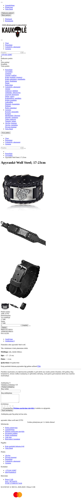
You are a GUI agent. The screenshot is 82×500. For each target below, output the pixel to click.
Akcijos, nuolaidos (11, 125)
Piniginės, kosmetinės (12, 104)
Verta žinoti (9, 9)
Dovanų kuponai (10, 127)
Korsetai (8, 114)
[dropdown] (2, 2)
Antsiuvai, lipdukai (11, 91)
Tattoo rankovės (10, 119)
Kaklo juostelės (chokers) (13, 77)
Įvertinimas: (5, 404)
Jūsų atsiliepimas (6, 393)
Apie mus (8, 437)
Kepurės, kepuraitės (11, 112)
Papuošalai (8, 45)
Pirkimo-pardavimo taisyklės (14, 431)
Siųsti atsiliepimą (7, 410)
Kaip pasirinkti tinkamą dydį (14, 446)
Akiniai (7, 89)
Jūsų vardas (5, 389)
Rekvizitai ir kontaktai (12, 439)
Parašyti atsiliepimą (8, 387)
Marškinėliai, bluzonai (12, 115)
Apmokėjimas (10, 5)
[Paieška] (25, 148)
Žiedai (7, 83)
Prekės (3, 452)
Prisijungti (8, 19)
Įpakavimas (9, 85)
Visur (7, 43)
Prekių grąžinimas (11, 435)
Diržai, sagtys (9, 96)
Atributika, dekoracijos (12, 93)
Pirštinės (8, 106)
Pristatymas (9, 7)
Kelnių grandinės (11, 100)
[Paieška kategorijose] (2, 135)
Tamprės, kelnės (10, 121)
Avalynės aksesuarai (12, 94)
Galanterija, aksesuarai (12, 47)
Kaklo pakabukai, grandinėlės (15, 79)
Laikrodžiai (9, 102)
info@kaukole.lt (10, 472)
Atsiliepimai (10, 341)
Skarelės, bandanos (11, 117)
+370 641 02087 (6, 55)
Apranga (8, 49)
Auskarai (8, 73)
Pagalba (3, 443)
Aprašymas (9, 339)
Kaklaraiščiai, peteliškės (13, 98)
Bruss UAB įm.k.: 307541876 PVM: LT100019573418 (13, 481)
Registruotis (9, 21)
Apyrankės (8, 72)
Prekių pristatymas (11, 428)
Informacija (5, 424)
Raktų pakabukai (11, 108)
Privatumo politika (11, 433)
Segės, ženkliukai (11, 81)
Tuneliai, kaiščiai (10, 75)
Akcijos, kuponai (11, 123)
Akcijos (7, 455)
